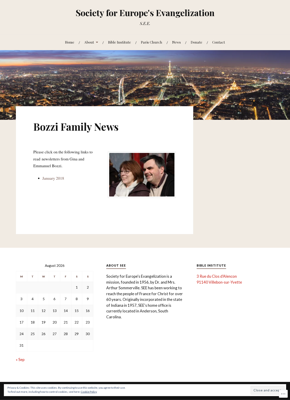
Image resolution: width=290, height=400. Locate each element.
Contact (218, 42)
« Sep (20, 359)
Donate (196, 42)
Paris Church (151, 42)
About (89, 42)
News (176, 42)
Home (69, 42)
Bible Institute (119, 42)
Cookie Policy (89, 391)
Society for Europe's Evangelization (145, 12)
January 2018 (53, 178)
